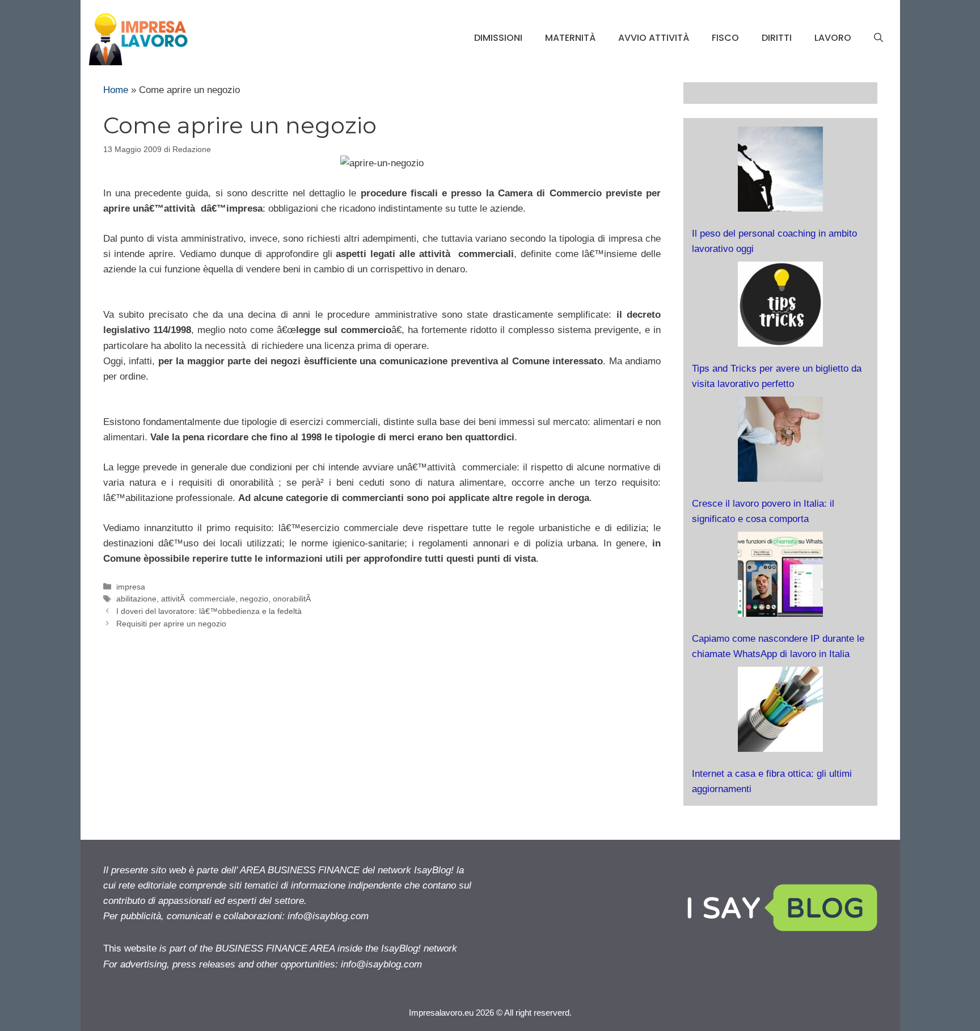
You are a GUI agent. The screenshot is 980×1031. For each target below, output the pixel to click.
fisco (725, 37)
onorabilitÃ (293, 598)
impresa (130, 586)
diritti (777, 37)
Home (115, 90)
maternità (570, 37)
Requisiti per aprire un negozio (171, 623)
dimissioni (498, 37)
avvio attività (653, 37)
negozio (254, 598)
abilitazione (136, 598)
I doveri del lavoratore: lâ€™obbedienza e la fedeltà (210, 611)
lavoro (832, 37)
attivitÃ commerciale (198, 598)
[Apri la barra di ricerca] (878, 38)
